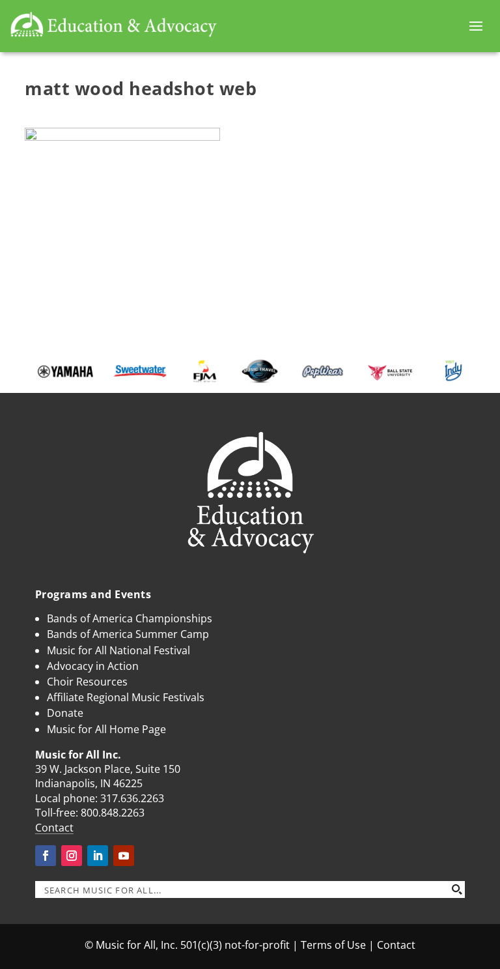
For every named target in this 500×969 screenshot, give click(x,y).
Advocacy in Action (93, 666)
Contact (54, 827)
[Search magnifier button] (456, 889)
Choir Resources (87, 681)
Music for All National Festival (118, 650)
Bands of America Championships (129, 618)
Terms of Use (333, 945)
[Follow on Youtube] (123, 855)
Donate (65, 713)
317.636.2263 (132, 798)
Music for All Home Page (106, 729)
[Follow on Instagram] (71, 855)
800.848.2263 (113, 812)
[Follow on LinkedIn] (97, 855)
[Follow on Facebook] (45, 855)
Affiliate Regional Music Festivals (125, 697)
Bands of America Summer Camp (128, 634)
